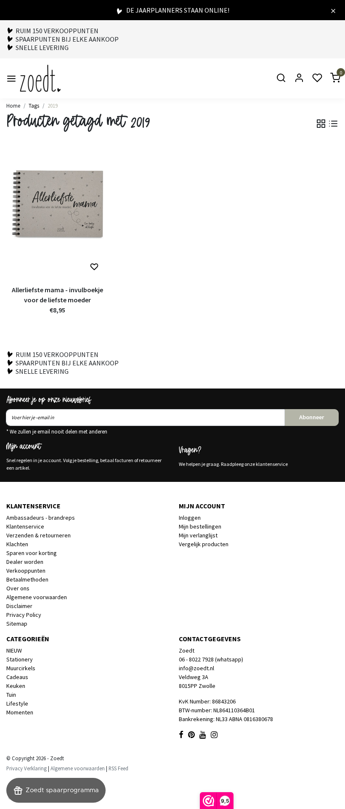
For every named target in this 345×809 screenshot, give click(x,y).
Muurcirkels (20, 668)
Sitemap (16, 623)
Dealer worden (24, 562)
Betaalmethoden (27, 579)
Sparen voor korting (31, 553)
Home (13, 105)
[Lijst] (333, 123)
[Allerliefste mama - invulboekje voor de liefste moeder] (57, 214)
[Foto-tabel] (321, 123)
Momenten (19, 712)
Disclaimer (19, 606)
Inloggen (190, 517)
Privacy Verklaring (26, 768)
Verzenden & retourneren (38, 535)
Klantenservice (25, 526)
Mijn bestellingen (200, 526)
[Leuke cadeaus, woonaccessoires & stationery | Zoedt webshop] (40, 78)
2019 (53, 105)
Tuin (11, 694)
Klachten (17, 544)
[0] (330, 78)
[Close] (333, 10)
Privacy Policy (23, 615)
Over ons (17, 588)
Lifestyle (17, 703)
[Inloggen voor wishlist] (94, 267)
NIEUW (14, 650)
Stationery (19, 659)
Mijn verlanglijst (198, 535)
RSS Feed (118, 768)
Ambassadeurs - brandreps (40, 517)
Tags (34, 105)
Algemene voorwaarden (36, 597)
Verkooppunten (25, 570)
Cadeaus (17, 677)
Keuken (15, 686)
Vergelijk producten (203, 544)
